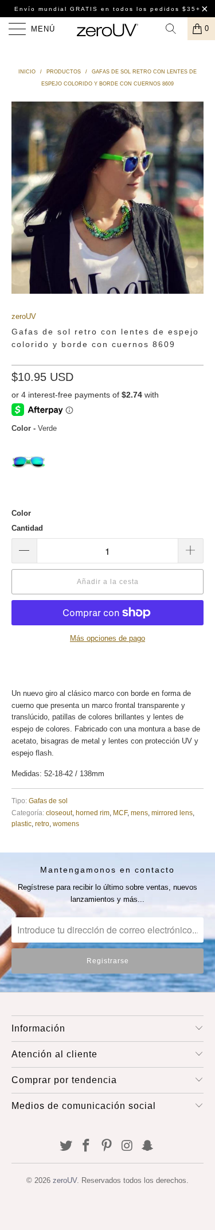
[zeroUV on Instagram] (127, 1146)
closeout (59, 812)
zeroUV (23, 316)
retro (42, 823)
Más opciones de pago (107, 638)
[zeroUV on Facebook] (86, 1146)
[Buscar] (175, 29)
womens (66, 823)
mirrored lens (172, 812)
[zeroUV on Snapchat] (148, 1146)
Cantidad (27, 528)
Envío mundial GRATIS (56, 9)
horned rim (93, 812)
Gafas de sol (48, 800)
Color (21, 513)
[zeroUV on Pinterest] (107, 1146)
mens (139, 812)
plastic (21, 823)
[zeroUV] (108, 28)
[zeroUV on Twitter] (66, 1146)
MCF (120, 812)
